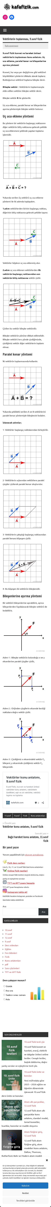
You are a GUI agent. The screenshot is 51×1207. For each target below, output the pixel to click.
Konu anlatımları (38, 815)
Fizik (25, 815)
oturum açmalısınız (34, 854)
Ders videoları (11, 945)
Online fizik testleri (17, 870)
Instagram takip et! (17, 892)
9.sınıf (16, 815)
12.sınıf (8, 937)
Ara (4, 906)
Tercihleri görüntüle (25, 1200)
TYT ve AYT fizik (13, 972)
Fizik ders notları (16, 863)
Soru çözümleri (12, 968)
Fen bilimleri (11, 953)
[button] (47, 1160)
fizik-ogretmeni (11, 45)
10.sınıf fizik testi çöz (34, 1041)
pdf (6, 964)
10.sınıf (8, 930)
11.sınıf (7, 815)
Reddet (25, 1193)
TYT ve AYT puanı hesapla (21, 883)
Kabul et (25, 1185)
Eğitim (8, 949)
